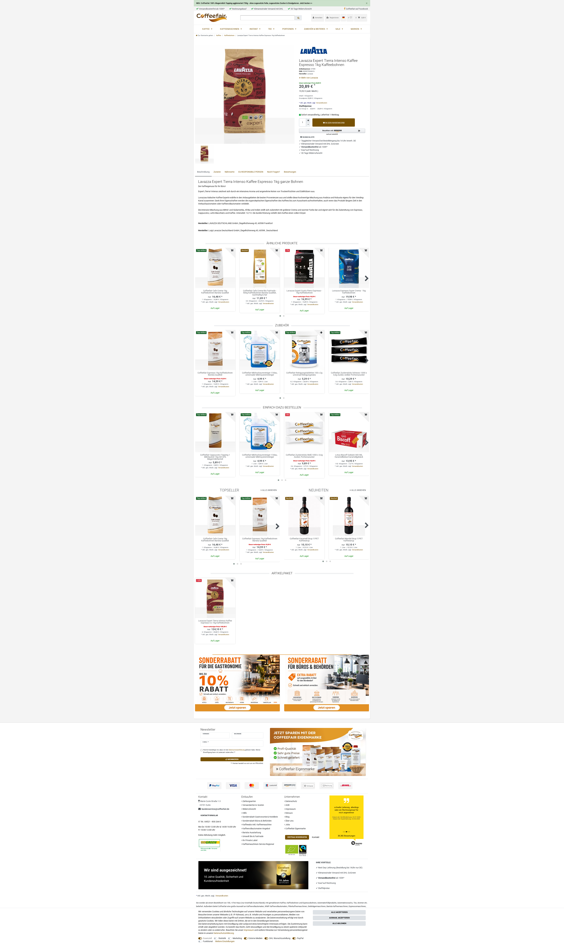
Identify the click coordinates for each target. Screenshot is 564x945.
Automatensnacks (345, 903)
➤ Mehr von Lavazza (308, 78)
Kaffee (206, 29)
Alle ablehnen (339, 923)
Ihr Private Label (249, 840)
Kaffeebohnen (229, 35)
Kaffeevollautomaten (255, 906)
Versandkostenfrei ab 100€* (212, 9)
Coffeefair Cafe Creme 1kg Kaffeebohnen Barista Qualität (215, 292)
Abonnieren (232, 759)
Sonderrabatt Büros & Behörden (257, 821)
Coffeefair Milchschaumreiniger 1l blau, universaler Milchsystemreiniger (259, 374)
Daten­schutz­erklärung (224, 933)
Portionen (288, 29)
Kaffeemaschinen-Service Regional (258, 844)
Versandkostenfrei (327, 878)
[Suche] (298, 17)
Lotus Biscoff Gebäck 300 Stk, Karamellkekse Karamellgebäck (349, 456)
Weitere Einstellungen (225, 941)
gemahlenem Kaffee (277, 903)
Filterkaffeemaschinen (297, 906)
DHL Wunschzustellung (279, 938)
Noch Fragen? (273, 172)
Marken (355, 29)
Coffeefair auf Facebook (357, 9)
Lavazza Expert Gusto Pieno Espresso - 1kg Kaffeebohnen (304, 292)
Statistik (222, 938)
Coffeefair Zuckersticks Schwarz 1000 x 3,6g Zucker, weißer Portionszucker (349, 374)
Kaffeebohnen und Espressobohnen (302, 903)
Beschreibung (203, 172)
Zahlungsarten (249, 801)
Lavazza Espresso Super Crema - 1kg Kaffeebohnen (349, 292)
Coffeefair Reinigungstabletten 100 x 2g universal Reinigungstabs (304, 374)
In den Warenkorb (335, 123)
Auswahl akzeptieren (339, 918)
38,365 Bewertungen (346, 836)
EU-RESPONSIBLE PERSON (250, 172)
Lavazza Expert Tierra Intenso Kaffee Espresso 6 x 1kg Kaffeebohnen (215, 622)
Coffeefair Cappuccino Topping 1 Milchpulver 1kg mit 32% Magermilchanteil (215, 457)
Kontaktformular (209, 815)
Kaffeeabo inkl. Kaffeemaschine (256, 824)
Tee (270, 29)
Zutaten (217, 172)
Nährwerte (229, 172)
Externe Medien (255, 938)
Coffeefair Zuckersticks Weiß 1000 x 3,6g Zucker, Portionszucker (304, 456)
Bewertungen (290, 172)
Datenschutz (291, 801)
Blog (287, 817)
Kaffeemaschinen (230, 29)
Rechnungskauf (239, 9)
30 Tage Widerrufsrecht (301, 9)
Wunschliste (308, 137)
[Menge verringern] (308, 124)
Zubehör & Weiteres (314, 29)
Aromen (360, 903)
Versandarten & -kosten (253, 805)
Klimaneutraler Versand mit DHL (268, 9)
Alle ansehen (269, 490)
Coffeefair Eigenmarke (295, 828)
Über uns (289, 821)
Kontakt (315, 837)
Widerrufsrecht (249, 809)
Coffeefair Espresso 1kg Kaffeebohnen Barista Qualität (215, 374)
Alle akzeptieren (339, 912)
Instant (254, 29)
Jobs (287, 824)
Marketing (237, 938)
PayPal (300, 938)
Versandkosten (321, 103)
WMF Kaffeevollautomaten (276, 906)
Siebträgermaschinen (317, 906)
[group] (215, 268)
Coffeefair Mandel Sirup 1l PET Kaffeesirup (349, 540)
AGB (287, 805)
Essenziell (207, 938)
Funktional (208, 941)
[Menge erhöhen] (308, 120)
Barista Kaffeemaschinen (337, 906)
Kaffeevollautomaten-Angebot (256, 828)
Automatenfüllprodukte (326, 903)
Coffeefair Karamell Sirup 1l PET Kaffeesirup (304, 540)
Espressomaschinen (357, 906)
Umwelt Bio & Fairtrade (252, 836)
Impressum (290, 809)
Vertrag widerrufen (297, 837)
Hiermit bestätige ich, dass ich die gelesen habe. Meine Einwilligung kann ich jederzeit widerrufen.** (231, 751)
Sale (338, 29)
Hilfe (244, 813)
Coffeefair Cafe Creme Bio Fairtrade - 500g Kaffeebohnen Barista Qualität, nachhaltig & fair (259, 293)
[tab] (203, 172)
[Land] (343, 17)
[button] (332, 132)
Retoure (289, 813)
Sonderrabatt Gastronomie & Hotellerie (260, 817)
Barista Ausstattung (251, 832)
